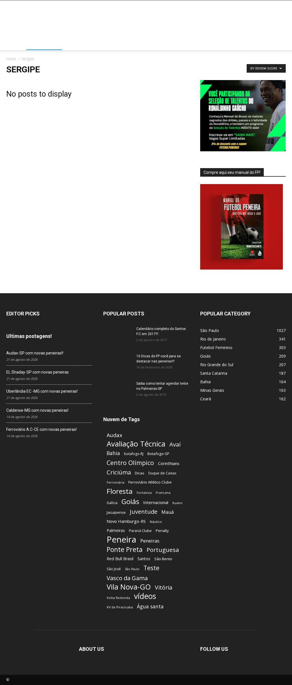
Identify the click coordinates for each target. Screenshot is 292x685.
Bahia (113, 453)
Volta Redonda (118, 598)
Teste (151, 568)
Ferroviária (115, 482)
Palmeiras (116, 530)
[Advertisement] (182, 21)
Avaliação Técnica (136, 444)
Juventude (143, 512)
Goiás (130, 501)
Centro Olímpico (130, 463)
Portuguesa (163, 550)
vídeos (145, 596)
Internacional (155, 502)
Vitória (163, 587)
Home (16, 43)
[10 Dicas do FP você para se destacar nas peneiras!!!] (114, 361)
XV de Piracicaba (120, 607)
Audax (114, 435)
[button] (279, 43)
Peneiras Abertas (85, 43)
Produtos (196, 43)
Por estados (44, 43)
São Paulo (132, 569)
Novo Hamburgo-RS (126, 521)
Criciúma (119, 472)
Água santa (150, 606)
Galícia (112, 502)
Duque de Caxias (162, 473)
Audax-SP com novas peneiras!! (34, 353)
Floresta (120, 491)
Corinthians (168, 463)
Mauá (167, 512)
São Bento (163, 558)
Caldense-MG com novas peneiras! (37, 410)
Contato (225, 43)
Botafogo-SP (158, 453)
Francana (163, 492)
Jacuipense (116, 512)
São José (114, 568)
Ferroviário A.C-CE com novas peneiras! (41, 429)
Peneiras (149, 541)
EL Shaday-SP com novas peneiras (37, 372)
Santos (143, 558)
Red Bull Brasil (120, 558)
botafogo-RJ (133, 453)
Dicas (139, 473)
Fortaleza (144, 492)
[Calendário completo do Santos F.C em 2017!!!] (117, 336)
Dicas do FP (125, 43)
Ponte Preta (125, 550)
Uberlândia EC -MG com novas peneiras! (42, 391)
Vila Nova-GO (129, 587)
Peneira (121, 540)
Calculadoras (161, 43)
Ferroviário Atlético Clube (150, 482)
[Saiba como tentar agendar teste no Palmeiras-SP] (117, 391)
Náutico (156, 521)
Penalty (162, 530)
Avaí (175, 444)
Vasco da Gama (127, 578)
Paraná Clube (140, 530)
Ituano (177, 503)
